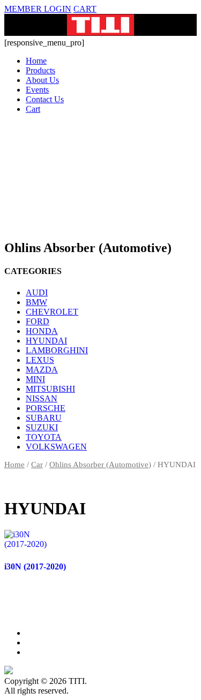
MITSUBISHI (50, 388)
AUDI (37, 292)
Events (37, 89)
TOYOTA (44, 437)
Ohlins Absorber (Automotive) (100, 464)
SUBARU (44, 417)
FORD (37, 321)
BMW (36, 302)
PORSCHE (45, 408)
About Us (42, 80)
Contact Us (45, 99)
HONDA (42, 331)
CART (84, 8)
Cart (33, 108)
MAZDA (42, 369)
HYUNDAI (46, 340)
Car (37, 464)
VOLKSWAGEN (56, 446)
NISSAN (41, 398)
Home (36, 60)
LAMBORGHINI (57, 350)
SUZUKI (42, 427)
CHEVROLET (52, 311)
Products (40, 70)
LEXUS (40, 359)
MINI (35, 379)
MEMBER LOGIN (37, 8)
